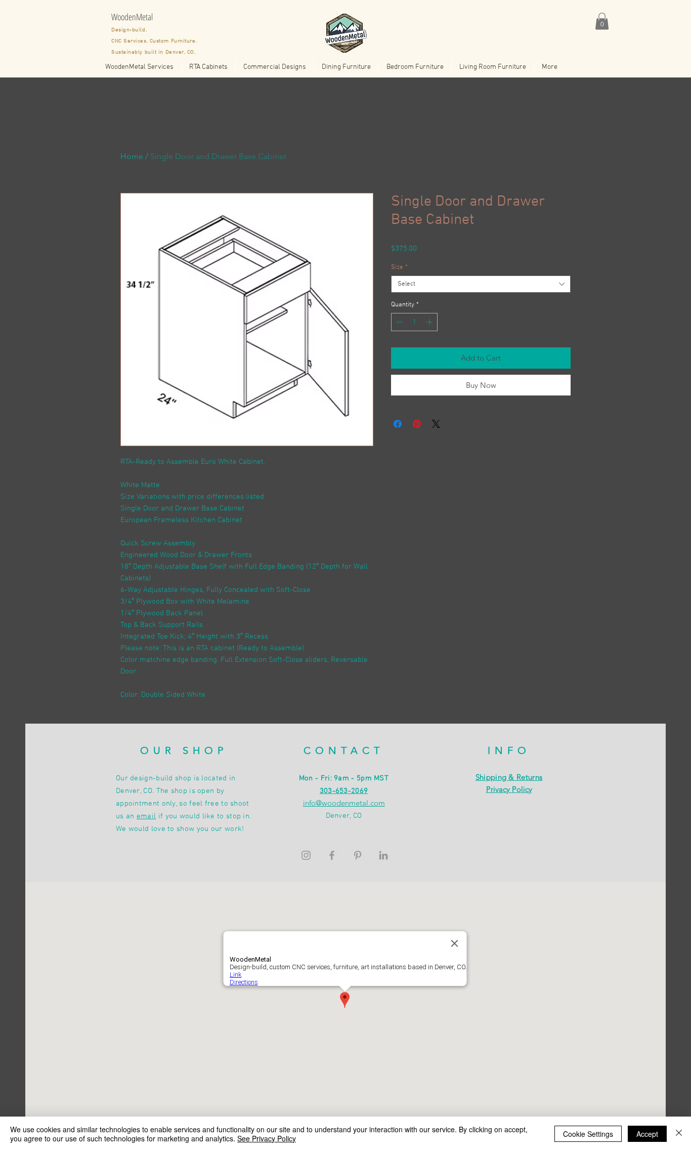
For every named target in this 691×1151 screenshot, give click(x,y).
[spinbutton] (414, 322)
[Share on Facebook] (398, 424)
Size (399, 267)
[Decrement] (399, 322)
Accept (647, 1134)
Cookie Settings (588, 1134)
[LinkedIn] (383, 855)
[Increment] (430, 322)
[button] (602, 21)
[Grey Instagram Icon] (306, 855)
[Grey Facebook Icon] (332, 855)
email (146, 816)
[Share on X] (436, 424)
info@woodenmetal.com (344, 803)
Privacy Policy (509, 789)
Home (131, 156)
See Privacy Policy (266, 1138)
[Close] (679, 1134)
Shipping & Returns (509, 777)
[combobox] (481, 284)
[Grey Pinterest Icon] (358, 855)
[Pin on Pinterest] (417, 424)
